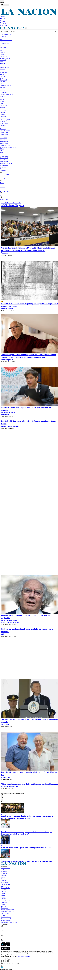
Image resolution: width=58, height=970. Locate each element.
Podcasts (2, 121)
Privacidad (27, 956)
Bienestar (2, 82)
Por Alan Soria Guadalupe (9, 620)
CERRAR (2, 1)
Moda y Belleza (4, 123)
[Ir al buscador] (2, 7)
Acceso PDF (3, 138)
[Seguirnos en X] (2, 931)
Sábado (2, 149)
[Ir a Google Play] (5, 946)
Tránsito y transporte (6, 40)
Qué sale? (3, 129)
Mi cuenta (4, 25)
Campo (2, 54)
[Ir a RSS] (2, 940)
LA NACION (4, 203)
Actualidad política (7, 360)
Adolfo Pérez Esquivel (14, 203)
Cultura (2, 78)
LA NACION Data (4, 43)
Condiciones (20, 956)
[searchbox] (28, 31)
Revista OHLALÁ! (4, 156)
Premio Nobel (5, 777)
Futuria (2, 51)
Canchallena (3, 105)
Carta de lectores (5, 145)
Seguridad (3, 74)
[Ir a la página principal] (29, 14)
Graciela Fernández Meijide (10, 426)
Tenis (1, 103)
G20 (2, 634)
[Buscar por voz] (55, 31)
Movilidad (3, 60)
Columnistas (3, 92)
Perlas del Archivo (7, 309)
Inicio (3, 16)
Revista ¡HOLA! (4, 158)
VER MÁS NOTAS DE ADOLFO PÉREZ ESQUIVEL (12, 793)
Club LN (4, 23)
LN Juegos (3, 111)
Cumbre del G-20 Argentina (10, 622)
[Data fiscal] (2, 967)
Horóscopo (3, 116)
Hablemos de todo (5, 85)
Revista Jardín (4, 165)
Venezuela (4, 253)
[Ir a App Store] (5, 949)
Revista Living (4, 161)
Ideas (1, 151)
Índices (2, 62)
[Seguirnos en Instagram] (2, 936)
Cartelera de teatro (5, 132)
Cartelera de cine (5, 131)
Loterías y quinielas (5, 120)
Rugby (2, 101)
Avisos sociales (4, 143)
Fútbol (2, 100)
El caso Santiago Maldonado (10, 786)
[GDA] (5, 962)
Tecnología (3, 114)
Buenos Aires (3, 72)
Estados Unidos (4, 67)
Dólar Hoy (3, 52)
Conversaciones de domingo (8, 147)
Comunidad (3, 80)
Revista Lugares (4, 160)
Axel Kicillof (5, 414)
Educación (3, 76)
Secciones (4, 19)
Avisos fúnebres (4, 141)
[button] (29, 113)
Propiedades (3, 56)
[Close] (2, 795)
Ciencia (2, 83)
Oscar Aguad (5, 724)
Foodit (3, 21)
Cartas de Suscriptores (6, 94)
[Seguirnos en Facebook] (2, 926)
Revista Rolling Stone (6, 163)
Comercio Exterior (5, 58)
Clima (1, 42)
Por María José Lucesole (8, 412)
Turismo (2, 112)
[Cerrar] (26, 28)
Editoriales (3, 91)
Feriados (2, 118)
